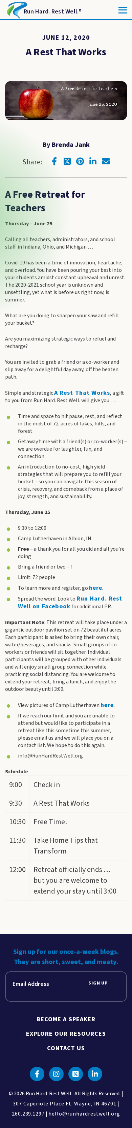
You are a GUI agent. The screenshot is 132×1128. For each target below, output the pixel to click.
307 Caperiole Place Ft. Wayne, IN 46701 (64, 1103)
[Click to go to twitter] (67, 161)
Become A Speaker (66, 1019)
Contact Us (66, 1048)
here (95, 588)
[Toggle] (122, 10)
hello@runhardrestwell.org (84, 1114)
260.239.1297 (28, 1114)
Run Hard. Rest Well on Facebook (70, 602)
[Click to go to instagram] (56, 1074)
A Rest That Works (82, 393)
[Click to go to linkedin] (93, 161)
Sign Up (98, 983)
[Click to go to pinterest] (80, 161)
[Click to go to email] (106, 161)
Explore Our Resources (66, 1034)
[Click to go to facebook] (54, 161)
